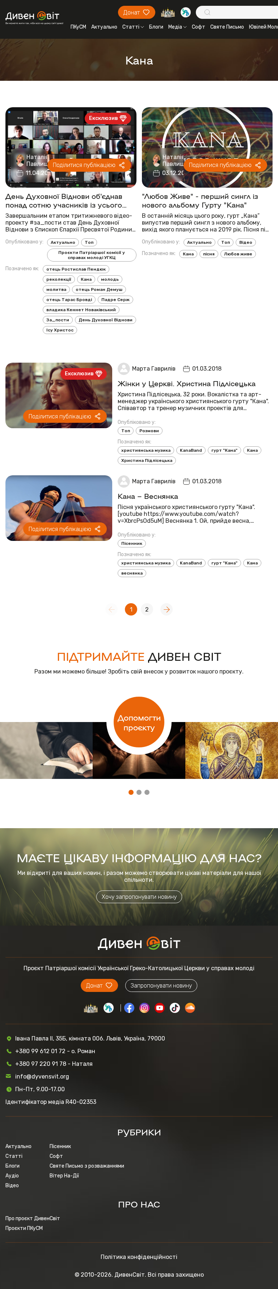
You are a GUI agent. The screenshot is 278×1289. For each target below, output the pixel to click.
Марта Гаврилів (154, 368)
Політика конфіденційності (139, 1256)
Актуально (104, 27)
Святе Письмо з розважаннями (87, 1166)
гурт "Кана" (224, 450)
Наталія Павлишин (41, 160)
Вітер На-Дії (64, 1176)
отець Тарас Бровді (69, 299)
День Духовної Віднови (105, 319)
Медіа (175, 27)
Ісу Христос (59, 330)
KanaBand (191, 450)
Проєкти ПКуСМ (24, 1228)
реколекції (58, 279)
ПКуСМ (78, 27)
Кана (86, 279)
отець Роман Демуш (99, 289)
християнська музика (145, 450)
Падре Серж (115, 299)
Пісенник (131, 543)
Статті (130, 27)
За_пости (57, 319)
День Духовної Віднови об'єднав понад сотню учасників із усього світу (63, 200)
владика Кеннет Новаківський (81, 309)
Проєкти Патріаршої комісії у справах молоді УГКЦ (91, 255)
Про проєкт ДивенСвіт (32, 1218)
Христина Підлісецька (146, 460)
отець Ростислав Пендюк (76, 269)
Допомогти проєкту (139, 722)
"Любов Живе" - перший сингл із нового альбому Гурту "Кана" (200, 200)
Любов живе (238, 253)
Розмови (149, 430)
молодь (110, 279)
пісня (209, 253)
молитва (56, 289)
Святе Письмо (227, 27)
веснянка (132, 573)
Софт (198, 27)
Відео (245, 242)
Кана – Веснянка (148, 495)
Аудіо (12, 1176)
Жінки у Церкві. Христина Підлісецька (187, 383)
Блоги (156, 27)
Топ (89, 242)
